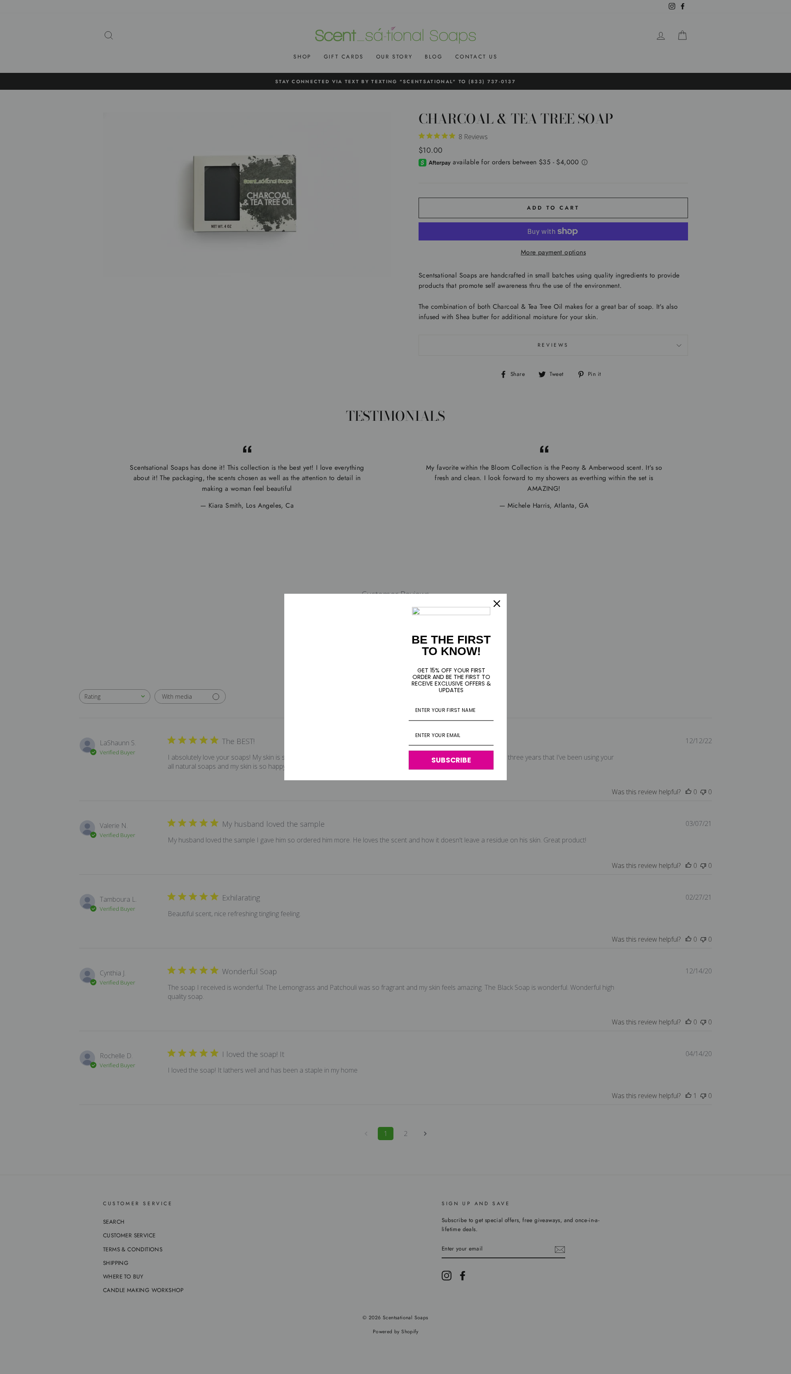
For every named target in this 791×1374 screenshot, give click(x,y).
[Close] (497, 604)
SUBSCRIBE (451, 760)
